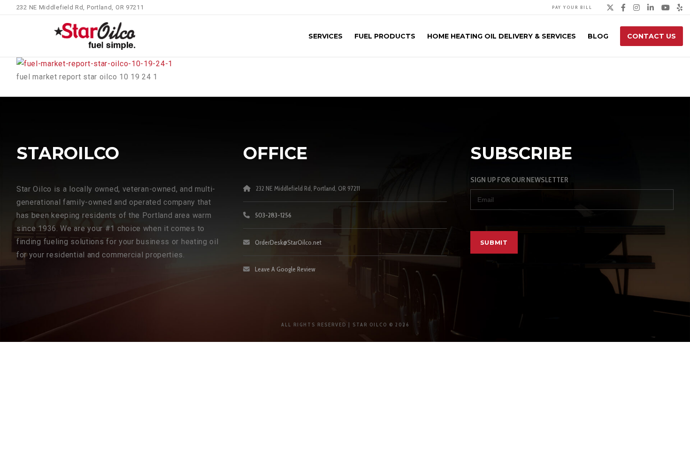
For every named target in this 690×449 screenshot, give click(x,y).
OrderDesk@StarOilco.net (288, 242)
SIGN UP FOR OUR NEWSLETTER (519, 179)
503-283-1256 (273, 215)
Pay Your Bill (572, 7)
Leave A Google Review (285, 269)
